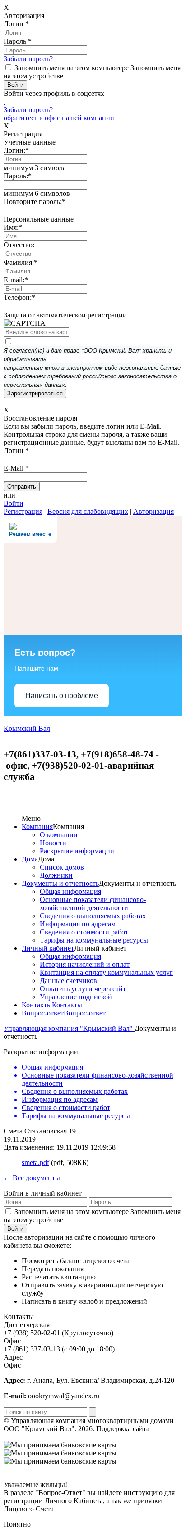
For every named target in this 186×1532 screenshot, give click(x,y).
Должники (56, 875)
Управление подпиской (76, 997)
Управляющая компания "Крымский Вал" (69, 1028)
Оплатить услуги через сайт (83, 989)
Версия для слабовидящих (87, 511)
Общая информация (70, 891)
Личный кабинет (48, 948)
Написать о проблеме (61, 695)
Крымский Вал (27, 728)
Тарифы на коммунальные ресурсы (94, 940)
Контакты (37, 1005)
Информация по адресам (78, 924)
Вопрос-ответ (43, 1013)
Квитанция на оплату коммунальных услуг (106, 972)
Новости (53, 843)
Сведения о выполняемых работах (93, 916)
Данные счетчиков (68, 980)
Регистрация (23, 511)
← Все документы (32, 1178)
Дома (30, 859)
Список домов (62, 867)
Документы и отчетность (60, 883)
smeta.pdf (35, 1162)
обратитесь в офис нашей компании (59, 118)
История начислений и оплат (85, 964)
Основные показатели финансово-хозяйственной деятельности (93, 903)
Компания (37, 826)
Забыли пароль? (28, 59)
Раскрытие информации (77, 851)
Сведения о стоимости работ (84, 932)
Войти (13, 503)
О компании (59, 835)
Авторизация (153, 511)
